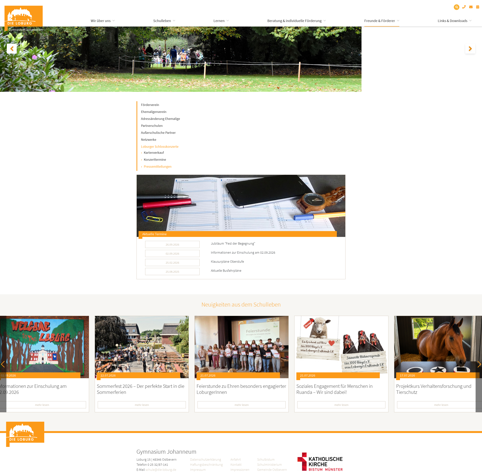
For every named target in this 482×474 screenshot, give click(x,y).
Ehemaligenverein (153, 112)
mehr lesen (141, 405)
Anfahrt (235, 459)
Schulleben (162, 20)
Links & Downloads (452, 20)
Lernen (219, 20)
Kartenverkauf (154, 152)
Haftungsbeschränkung (206, 464)
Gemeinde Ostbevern (272, 469)
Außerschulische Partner (158, 132)
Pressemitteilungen (158, 166)
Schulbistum (266, 459)
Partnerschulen (152, 125)
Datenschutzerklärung (205, 459)
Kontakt (236, 464)
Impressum (198, 469)
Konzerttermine (155, 159)
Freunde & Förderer (379, 20)
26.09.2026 (172, 244)
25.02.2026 (172, 262)
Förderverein (150, 105)
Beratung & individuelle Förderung (294, 20)
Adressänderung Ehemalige (160, 118)
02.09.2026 (172, 253)
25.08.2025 (172, 271)
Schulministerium (269, 464)
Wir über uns (101, 20)
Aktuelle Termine (154, 234)
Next (478, 364)
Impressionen (239, 469)
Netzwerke (148, 139)
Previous (4, 364)
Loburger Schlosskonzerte (159, 146)
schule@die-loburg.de (161, 469)
